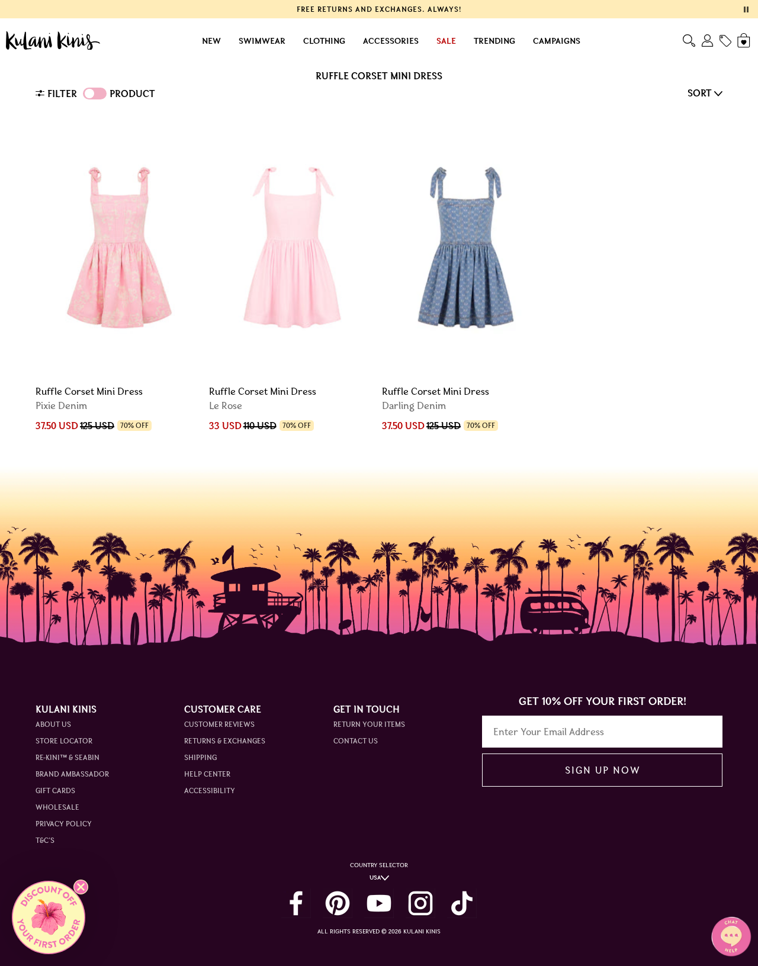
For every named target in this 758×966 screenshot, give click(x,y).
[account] (707, 40)
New (211, 41)
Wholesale (57, 807)
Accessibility (209, 790)
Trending (494, 41)
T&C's (45, 840)
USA (375, 877)
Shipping (200, 757)
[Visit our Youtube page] (379, 903)
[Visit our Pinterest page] (337, 903)
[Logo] (53, 40)
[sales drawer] (725, 41)
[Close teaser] (80, 887)
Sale (446, 41)
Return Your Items (369, 724)
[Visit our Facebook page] (296, 903)
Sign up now (602, 770)
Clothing (324, 41)
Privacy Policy (64, 823)
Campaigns (556, 41)
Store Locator (64, 740)
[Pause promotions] (746, 9)
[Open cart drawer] (744, 40)
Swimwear (262, 41)
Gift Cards (55, 790)
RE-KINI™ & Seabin (67, 757)
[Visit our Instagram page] (420, 903)
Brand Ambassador (72, 773)
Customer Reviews (219, 724)
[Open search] (689, 40)
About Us (53, 724)
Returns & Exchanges (224, 740)
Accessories (391, 41)
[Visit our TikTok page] (462, 903)
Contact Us (355, 740)
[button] (48, 917)
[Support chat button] (731, 936)
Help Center (207, 773)
